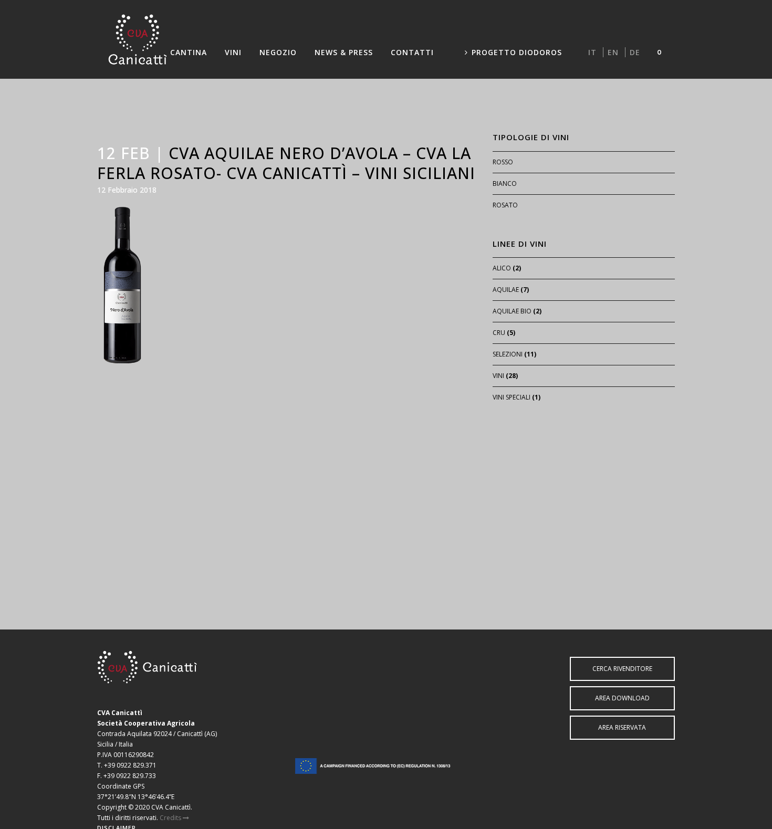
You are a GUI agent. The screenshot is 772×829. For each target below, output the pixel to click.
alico (502, 268)
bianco (505, 183)
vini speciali (511, 397)
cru (499, 332)
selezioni (508, 354)
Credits (171, 817)
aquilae (506, 289)
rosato (505, 205)
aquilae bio (512, 311)
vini (498, 375)
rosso (503, 162)
